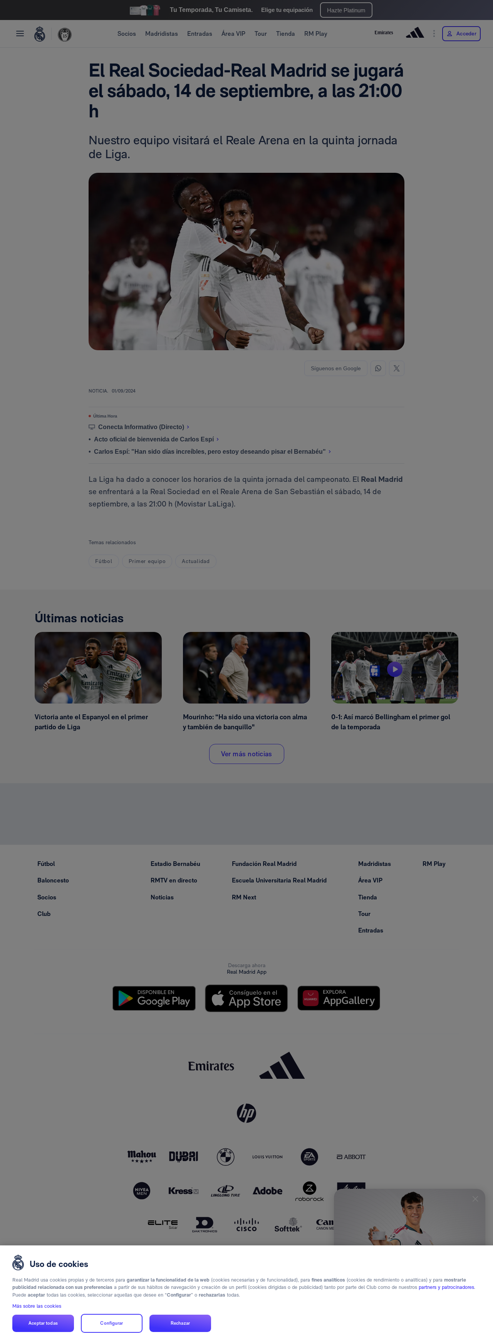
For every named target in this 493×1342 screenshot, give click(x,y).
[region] (246, 1293)
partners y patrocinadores (446, 1287)
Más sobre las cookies (36, 1306)
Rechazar (180, 1323)
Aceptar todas (43, 1323)
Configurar (111, 1323)
